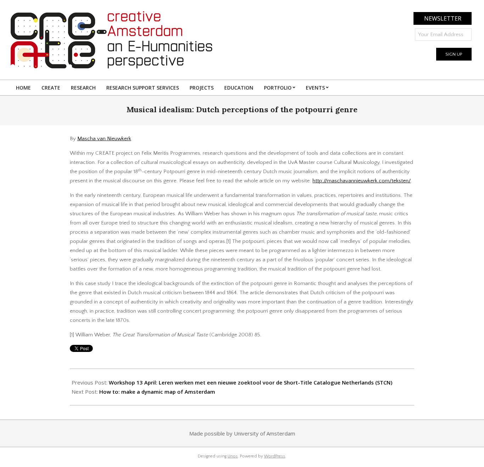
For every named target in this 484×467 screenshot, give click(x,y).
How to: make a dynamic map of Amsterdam (157, 391)
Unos (232, 456)
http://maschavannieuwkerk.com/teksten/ (362, 181)
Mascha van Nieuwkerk (104, 139)
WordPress (274, 456)
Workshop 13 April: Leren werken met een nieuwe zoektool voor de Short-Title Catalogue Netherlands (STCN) (250, 382)
